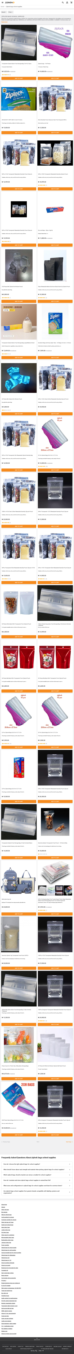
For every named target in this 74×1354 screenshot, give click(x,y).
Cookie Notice (48, 1346)
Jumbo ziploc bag (5, 1230)
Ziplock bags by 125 (6, 1260)
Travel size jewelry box (6, 1290)
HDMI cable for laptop (6, 1311)
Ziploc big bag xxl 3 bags (7, 1222)
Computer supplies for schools (8, 1219)
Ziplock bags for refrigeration (8, 1255)
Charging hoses (5, 1295)
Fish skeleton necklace (6, 1328)
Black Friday (9, 1348)
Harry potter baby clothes (7, 1273)
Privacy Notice (39, 1346)
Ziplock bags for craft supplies (8, 1250)
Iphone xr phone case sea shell (8, 1333)
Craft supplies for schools (7, 1217)
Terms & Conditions (29, 1346)
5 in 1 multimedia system (7, 1326)
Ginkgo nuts (4, 1331)
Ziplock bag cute (5, 1257)
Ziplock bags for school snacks (8, 1247)
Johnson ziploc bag (6, 1242)
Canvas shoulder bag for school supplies (11, 1252)
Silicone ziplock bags (6, 1214)
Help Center (13, 1346)
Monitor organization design (8, 1303)
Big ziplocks (4, 1212)
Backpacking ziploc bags (7, 1240)
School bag (4, 1204)
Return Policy (65, 1348)
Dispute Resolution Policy (26, 1348)
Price (9, 12)
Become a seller (57, 1346)
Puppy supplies (5, 1245)
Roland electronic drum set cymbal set (10, 1283)
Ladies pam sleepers (6, 1321)
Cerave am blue (5, 1316)
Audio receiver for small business (9, 1298)
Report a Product (67, 1346)
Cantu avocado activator (7, 1318)
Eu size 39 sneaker (5, 1285)
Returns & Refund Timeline (47, 1348)
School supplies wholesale (7, 1262)
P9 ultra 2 (3, 1280)
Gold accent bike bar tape (7, 1308)
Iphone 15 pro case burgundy (8, 1313)
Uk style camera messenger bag (9, 1300)
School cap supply (5, 1265)
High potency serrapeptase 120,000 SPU (11, 1288)
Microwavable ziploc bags (7, 1237)
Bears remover (4, 1275)
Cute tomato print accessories (8, 1278)
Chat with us (5, 1346)
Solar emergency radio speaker (8, 1323)
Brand (3, 12)
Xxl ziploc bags (5, 1232)
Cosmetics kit (4, 1270)
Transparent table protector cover (9, 1306)
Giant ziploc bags (5, 1227)
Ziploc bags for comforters (7, 1235)
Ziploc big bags (5, 1209)
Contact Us (20, 1346)
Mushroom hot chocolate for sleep (9, 1268)
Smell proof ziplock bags (7, 1225)
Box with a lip (4, 1293)
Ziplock (3, 1207)
